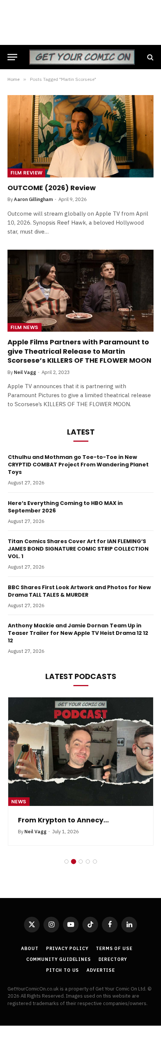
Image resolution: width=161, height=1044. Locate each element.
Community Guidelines (58, 959)
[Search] (150, 57)
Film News (24, 327)
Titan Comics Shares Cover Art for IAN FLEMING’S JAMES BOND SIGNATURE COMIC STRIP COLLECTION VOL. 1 (78, 549)
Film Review (26, 172)
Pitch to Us (62, 970)
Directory (113, 959)
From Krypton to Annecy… (63, 820)
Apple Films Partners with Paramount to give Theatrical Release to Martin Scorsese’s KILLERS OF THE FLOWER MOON (79, 351)
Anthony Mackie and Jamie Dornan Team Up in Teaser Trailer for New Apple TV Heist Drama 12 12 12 (78, 633)
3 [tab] (80, 861)
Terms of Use (114, 948)
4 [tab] (87, 861)
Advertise (100, 970)
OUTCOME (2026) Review (51, 187)
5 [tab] (94, 861)
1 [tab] (66, 861)
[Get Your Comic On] (81, 57)
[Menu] (12, 57)
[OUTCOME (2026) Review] (80, 136)
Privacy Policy (67, 948)
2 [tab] (73, 861)
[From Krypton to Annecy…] (80, 751)
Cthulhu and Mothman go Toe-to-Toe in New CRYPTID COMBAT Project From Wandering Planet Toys (78, 464)
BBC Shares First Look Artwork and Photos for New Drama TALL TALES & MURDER (79, 591)
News (19, 801)
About (29, 948)
